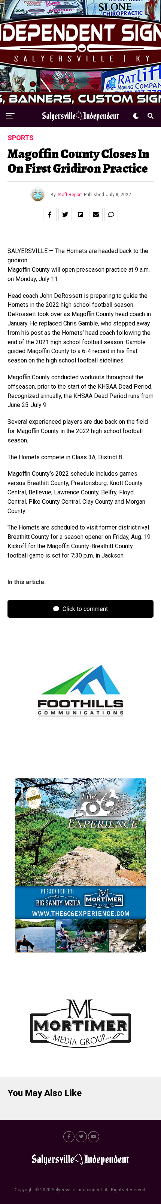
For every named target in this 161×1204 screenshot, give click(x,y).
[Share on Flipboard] (80, 214)
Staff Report (70, 194)
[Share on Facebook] (50, 214)
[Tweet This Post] (65, 214)
